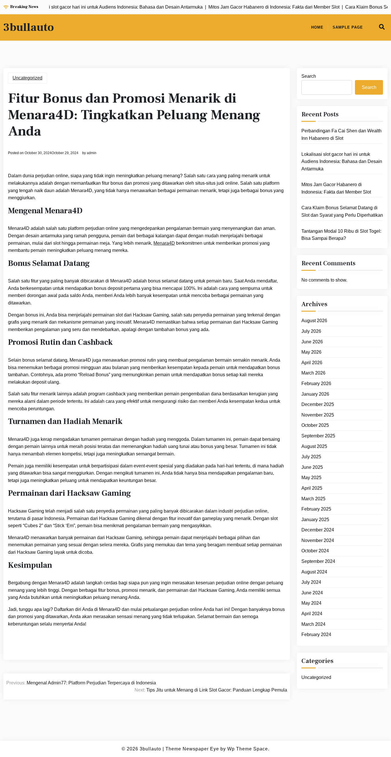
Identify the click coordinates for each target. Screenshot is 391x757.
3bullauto (28, 27)
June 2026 (312, 341)
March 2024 (313, 624)
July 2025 (311, 456)
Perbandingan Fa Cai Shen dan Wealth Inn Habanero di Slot (341, 134)
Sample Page (348, 27)
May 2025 (311, 477)
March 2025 (313, 498)
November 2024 (317, 540)
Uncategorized (27, 77)
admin (91, 153)
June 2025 (312, 467)
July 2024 (311, 582)
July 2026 (311, 331)
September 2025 (318, 435)
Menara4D (164, 243)
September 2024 (318, 561)
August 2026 (314, 320)
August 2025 (314, 446)
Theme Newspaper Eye (192, 748)
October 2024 (315, 550)
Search (308, 76)
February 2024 (316, 634)
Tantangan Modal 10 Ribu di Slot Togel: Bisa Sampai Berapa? (341, 235)
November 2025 (317, 415)
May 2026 (311, 352)
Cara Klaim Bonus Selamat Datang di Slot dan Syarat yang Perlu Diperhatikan (342, 211)
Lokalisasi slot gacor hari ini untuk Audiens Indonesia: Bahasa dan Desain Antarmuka (341, 161)
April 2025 (311, 488)
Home (317, 27)
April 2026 (311, 362)
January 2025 (315, 519)
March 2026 (313, 372)
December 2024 (317, 529)
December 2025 (317, 404)
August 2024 (314, 571)
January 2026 (315, 394)
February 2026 (316, 383)
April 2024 (311, 613)
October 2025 (315, 425)
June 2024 (312, 592)
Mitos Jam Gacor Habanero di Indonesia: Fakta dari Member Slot (336, 188)
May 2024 (311, 603)
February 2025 (316, 509)
